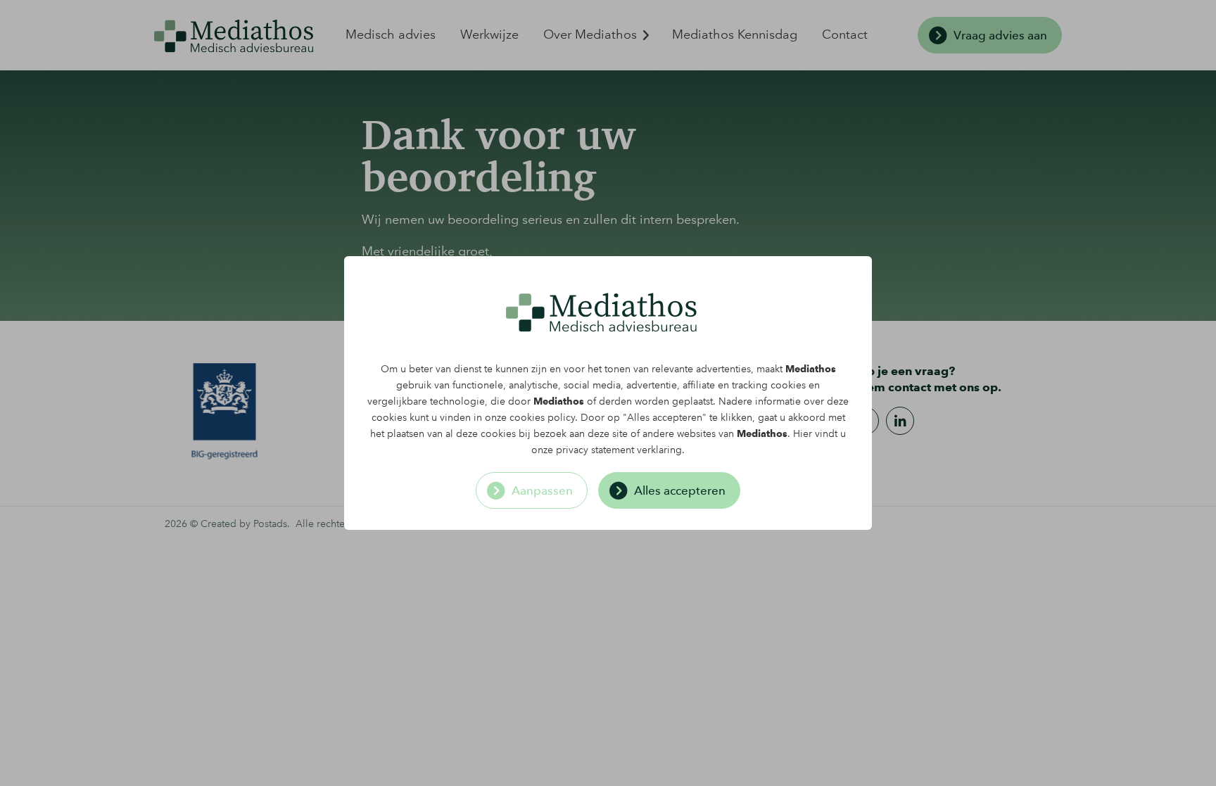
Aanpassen (542, 490)
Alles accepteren (680, 490)
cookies (788, 385)
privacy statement (595, 450)
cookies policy (542, 418)
